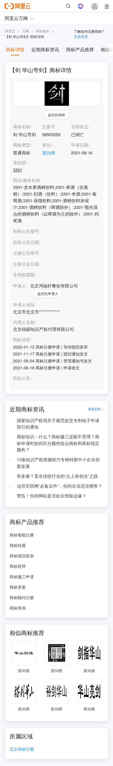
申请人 (19, 285)
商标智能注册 (22, 535)
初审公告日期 (26, 242)
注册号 (48, 126)
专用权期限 (24, 274)
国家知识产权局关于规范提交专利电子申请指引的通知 (58, 423)
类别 (46, 145)
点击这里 (81, 36)
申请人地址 (24, 304)
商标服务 (43, 30)
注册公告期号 (26, 253)
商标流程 (21, 339)
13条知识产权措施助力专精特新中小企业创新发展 (58, 462)
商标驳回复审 (22, 556)
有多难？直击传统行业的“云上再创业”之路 (57, 476)
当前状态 (79, 126)
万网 (25, 30)
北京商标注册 (22, 749)
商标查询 (18, 608)
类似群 (19, 162)
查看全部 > (95, 409)
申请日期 (79, 145)
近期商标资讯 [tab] (45, 49)
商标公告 (21, 378)
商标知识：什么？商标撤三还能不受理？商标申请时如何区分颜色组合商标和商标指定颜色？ (58, 443)
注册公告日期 (26, 264)
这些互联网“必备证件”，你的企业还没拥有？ (59, 486)
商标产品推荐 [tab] (80, 49)
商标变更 (18, 587)
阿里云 (10, 30)
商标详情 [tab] (15, 49)
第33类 (48, 152)
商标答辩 (18, 566)
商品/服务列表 (26, 180)
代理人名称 (24, 322)
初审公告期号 (26, 231)
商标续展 (18, 545)
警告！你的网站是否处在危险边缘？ (51, 496)
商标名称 (21, 126)
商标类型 (21, 145)
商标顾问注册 (22, 597)
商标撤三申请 (22, 576)
